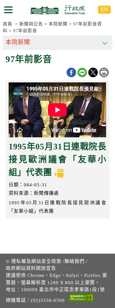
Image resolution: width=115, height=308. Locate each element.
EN (104, 9)
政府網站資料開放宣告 (31, 268)
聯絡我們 (74, 261)
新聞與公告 (31, 24)
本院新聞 (58, 24)
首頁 (7, 24)
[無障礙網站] (81, 298)
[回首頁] (57, 9)
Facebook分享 (71, 72)
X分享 (93, 72)
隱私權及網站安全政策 (36, 261)
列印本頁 (104, 72)
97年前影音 (25, 30)
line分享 (82, 72)
